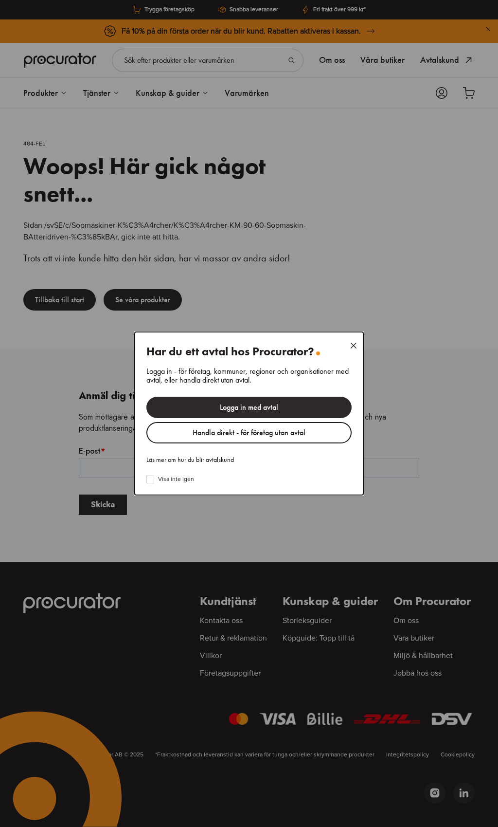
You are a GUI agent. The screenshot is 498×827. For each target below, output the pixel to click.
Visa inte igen (176, 479)
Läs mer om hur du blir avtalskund (190, 460)
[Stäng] (353, 345)
